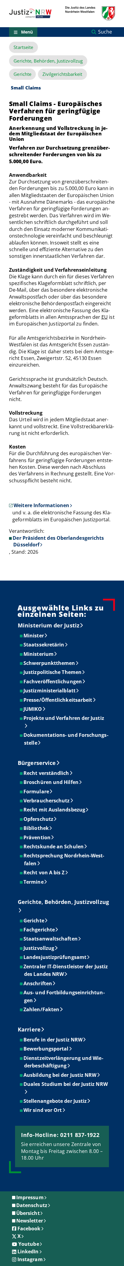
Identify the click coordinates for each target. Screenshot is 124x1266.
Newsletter (29, 1220)
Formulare (36, 791)
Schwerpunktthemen (49, 663)
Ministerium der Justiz (48, 625)
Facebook (29, 1228)
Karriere (29, 1029)
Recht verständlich (46, 773)
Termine (34, 882)
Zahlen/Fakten (41, 1009)
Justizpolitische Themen (53, 672)
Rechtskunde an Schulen (54, 846)
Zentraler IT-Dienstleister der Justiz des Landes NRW (66, 970)
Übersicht (28, 1213)
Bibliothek (36, 828)
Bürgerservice (37, 762)
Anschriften (38, 983)
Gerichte (22, 74)
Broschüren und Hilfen (51, 782)
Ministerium (39, 654)
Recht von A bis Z (44, 872)
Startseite (23, 47)
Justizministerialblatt (50, 690)
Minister (34, 635)
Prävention (37, 837)
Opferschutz (38, 819)
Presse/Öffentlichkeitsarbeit (58, 700)
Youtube (28, 1244)
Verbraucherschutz (47, 800)
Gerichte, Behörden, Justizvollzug (48, 61)
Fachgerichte (39, 929)
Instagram (30, 1259)
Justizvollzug (39, 948)
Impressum (30, 1197)
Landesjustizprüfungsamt (55, 957)
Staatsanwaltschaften (51, 938)
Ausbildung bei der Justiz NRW (60, 1075)
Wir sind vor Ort (43, 1110)
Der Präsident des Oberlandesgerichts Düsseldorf (58, 541)
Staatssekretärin (44, 644)
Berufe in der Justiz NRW (53, 1039)
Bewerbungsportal (46, 1048)
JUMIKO (33, 709)
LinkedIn (28, 1251)
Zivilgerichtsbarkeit (62, 74)
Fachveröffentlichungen (53, 681)
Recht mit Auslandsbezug (54, 809)
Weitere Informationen (41, 505)
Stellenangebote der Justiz (55, 1101)
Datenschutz (31, 1205)
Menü (27, 32)
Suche (105, 31)
